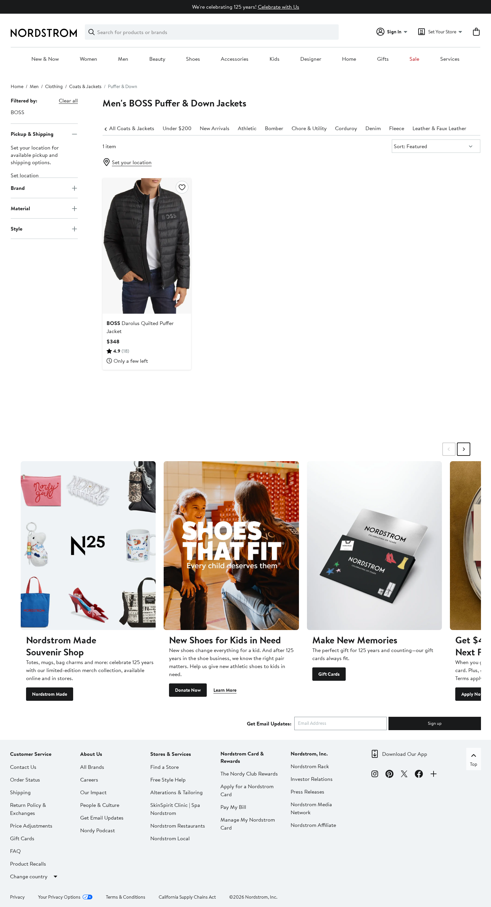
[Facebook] (419, 775)
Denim (373, 128)
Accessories (235, 59)
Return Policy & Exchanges (28, 809)
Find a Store (164, 767)
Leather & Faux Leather (439, 128)
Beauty (157, 59)
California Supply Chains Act (187, 897)
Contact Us (23, 767)
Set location (25, 175)
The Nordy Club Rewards (249, 773)
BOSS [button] (17, 112)
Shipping (20, 792)
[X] (404, 775)
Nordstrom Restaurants (177, 825)
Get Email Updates (102, 817)
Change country (28, 876)
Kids (275, 59)
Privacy (17, 897)
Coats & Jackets (85, 86)
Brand (18, 188)
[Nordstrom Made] (88, 545)
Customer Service (30, 754)
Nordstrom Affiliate (313, 825)
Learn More (224, 690)
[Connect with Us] (434, 775)
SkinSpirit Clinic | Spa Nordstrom (175, 809)
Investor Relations (312, 779)
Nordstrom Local (170, 838)
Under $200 (177, 128)
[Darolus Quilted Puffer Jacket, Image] (147, 246)
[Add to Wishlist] (182, 187)
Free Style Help (168, 779)
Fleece (396, 128)
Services (450, 59)
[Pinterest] (389, 775)
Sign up (435, 723)
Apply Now (472, 694)
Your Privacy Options (59, 897)
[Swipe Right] (463, 449)
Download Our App (404, 754)
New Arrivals (214, 128)
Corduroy (346, 128)
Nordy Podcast (97, 830)
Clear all (68, 100)
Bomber (274, 128)
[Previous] (106, 128)
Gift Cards (329, 674)
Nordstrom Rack (310, 766)
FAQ (15, 851)
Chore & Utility (309, 128)
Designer (310, 59)
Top (473, 764)
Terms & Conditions (125, 897)
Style (16, 228)
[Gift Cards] (374, 545)
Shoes (193, 59)
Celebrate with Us (278, 6)
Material (20, 208)
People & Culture (99, 805)
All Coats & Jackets (131, 128)
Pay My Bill (233, 807)
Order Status (25, 779)
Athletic (247, 128)
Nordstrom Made (49, 694)
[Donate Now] (231, 545)
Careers (89, 779)
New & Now (45, 59)
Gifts (383, 59)
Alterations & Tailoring (176, 792)
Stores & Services (170, 754)
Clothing (54, 86)
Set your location (132, 162)
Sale (414, 59)
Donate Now (188, 690)
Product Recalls (28, 863)
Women (88, 59)
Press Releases (307, 791)
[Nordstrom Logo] (44, 33)
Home (349, 59)
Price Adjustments (31, 825)
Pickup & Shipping (32, 133)
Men (123, 59)
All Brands (92, 767)
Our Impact (93, 792)
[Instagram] (375, 775)
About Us (91, 754)
